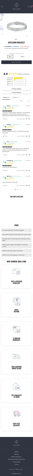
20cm (22, 56)
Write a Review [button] (17, 89)
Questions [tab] (15, 97)
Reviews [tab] (5, 97)
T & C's (16, 464)
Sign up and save (16, 469)
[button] (27, 119)
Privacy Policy (16, 462)
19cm (16, 56)
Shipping (14, 48)
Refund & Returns (16, 456)
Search (16, 451)
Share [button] (5, 119)
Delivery (16, 454)
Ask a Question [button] (17, 92)
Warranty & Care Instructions (16, 459)
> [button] (20, 189)
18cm (10, 56)
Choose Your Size (16, 53)
